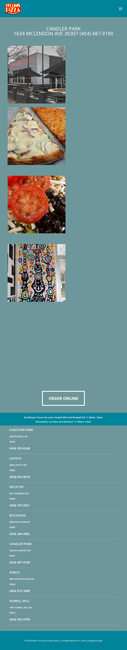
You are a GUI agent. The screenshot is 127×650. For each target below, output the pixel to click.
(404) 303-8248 (19, 448)
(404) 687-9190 (19, 562)
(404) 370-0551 (19, 505)
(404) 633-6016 (19, 477)
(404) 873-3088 (19, 591)
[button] (120, 8)
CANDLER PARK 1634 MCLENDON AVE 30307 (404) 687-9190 (63, 31)
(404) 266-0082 (19, 534)
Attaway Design (95, 640)
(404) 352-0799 (19, 619)
